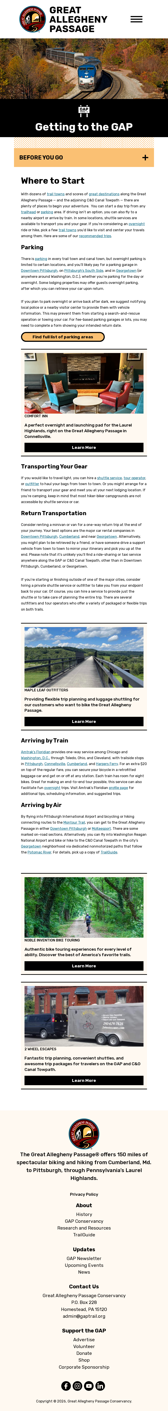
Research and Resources (84, 1228)
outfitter (32, 484)
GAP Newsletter (84, 1258)
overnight (137, 224)
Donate (84, 1353)
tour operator (134, 478)
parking (47, 212)
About (84, 1205)
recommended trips (95, 236)
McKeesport (101, 829)
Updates (84, 1249)
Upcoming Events (84, 1265)
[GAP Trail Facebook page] (66, 1386)
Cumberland (69, 536)
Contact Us (84, 1287)
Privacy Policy (84, 1194)
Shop (84, 1360)
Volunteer (84, 1346)
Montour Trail (74, 822)
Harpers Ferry (107, 764)
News (84, 1272)
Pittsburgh (34, 764)
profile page (118, 788)
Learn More (84, 447)
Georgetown (126, 271)
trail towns (56, 194)
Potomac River (39, 852)
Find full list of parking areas (63, 336)
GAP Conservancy (84, 1221)
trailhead (28, 212)
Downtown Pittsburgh (39, 271)
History (84, 1214)
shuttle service (109, 478)
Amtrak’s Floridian (36, 752)
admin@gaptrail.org (84, 1316)
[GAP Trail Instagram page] (77, 1386)
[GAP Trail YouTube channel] (89, 1386)
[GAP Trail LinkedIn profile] (100, 1386)
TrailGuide (109, 852)
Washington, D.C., (35, 758)
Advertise (84, 1339)
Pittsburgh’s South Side (83, 271)
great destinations (104, 194)
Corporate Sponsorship (84, 1367)
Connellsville (54, 764)
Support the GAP (84, 1331)
